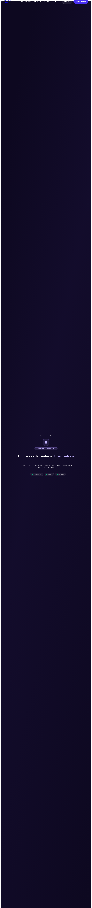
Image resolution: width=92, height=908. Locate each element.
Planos (36, 1)
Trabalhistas (50, 435)
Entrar (67, 1)
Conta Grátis (81, 2)
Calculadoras (45, 1)
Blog (56, 1)
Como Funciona (26, 1)
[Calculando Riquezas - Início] (10, 1)
